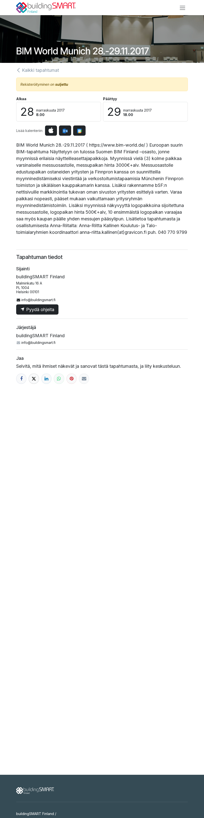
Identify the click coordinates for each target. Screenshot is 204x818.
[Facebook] (21, 378)
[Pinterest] (71, 378)
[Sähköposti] (84, 378)
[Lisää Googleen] (79, 130)
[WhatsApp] (59, 378)
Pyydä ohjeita (39, 309)
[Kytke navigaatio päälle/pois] (182, 7)
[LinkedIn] (46, 378)
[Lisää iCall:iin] (51, 130)
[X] (34, 378)
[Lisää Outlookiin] (65, 130)
